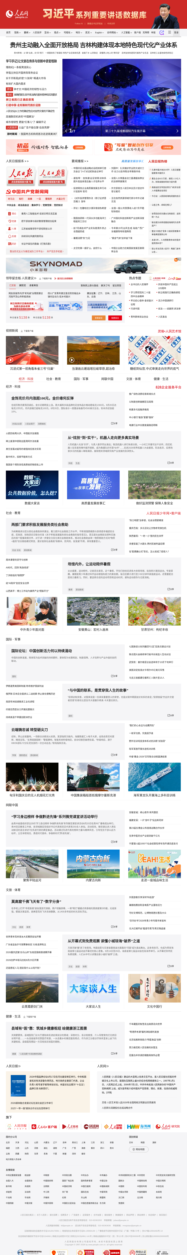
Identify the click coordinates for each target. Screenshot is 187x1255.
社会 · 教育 (53, 379)
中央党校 (141, 1175)
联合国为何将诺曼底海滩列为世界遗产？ (166, 224)
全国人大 (10, 1181)
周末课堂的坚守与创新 (17, 560)
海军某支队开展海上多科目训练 (154, 795)
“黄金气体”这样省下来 (121, 238)
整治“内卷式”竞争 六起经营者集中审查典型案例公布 (166, 233)
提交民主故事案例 (65, 278)
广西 (74, 1148)
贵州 (112, 1148)
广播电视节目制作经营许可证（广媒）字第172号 (118, 1231)
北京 (8, 1142)
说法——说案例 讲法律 (169, 309)
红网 (64, 1197)
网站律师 (141, 1215)
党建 (14, 221)
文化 (14, 927)
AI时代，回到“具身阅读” (17, 567)
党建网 (121, 1203)
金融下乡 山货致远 (90, 53)
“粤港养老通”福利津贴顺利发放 (144, 1032)
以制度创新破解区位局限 (141, 402)
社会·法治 (16, 550)
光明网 (46, 1186)
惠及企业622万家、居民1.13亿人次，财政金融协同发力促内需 (166, 180)
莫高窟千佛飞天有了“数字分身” (36, 902)
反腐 (14, 236)
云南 (93, 296)
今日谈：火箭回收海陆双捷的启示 (166, 196)
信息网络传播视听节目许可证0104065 (34, 1236)
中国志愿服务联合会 (89, 1203)
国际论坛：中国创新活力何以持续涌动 (41, 651)
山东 (27, 1148)
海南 (83, 1148)
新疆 (64, 1154)
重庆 (93, 1148)
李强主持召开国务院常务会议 (22, 72)
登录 (176, 32)
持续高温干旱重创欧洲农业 (19, 717)
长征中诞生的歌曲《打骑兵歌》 (36, 244)
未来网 (159, 1192)
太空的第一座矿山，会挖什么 (87, 248)
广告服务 (75, 1215)
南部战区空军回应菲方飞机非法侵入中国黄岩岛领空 (166, 189)
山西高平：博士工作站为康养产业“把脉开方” (27, 591)
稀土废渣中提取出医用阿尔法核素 (22, 441)
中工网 (46, 1192)
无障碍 (146, 32)
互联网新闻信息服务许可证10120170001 (41, 1231)
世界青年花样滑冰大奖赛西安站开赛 (23, 937)
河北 (27, 1142)
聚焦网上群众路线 (89, 285)
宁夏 (55, 1154)
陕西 (27, 1154)
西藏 (17, 1154)
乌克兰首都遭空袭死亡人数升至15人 (146, 678)
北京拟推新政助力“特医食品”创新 (145, 1040)
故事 (30, 199)
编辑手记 (41, 122)
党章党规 (47, 205)
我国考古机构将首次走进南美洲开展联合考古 (24, 134)
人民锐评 (37, 32)
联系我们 (163, 1215)
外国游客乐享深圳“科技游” (142, 897)
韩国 (143, 1142)
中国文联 (28, 1203)
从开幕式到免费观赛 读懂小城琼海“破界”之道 (104, 941)
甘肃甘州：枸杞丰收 (154, 629)
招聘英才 (64, 1215)
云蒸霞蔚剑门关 (32, 1006)
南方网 (159, 1197)
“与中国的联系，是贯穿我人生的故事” (98, 690)
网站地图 (140, 1149)
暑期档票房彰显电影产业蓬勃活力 (145, 905)
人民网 (101, 1066)
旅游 (21, 927)
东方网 (102, 1203)
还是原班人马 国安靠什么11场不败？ (23, 968)
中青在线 (160, 1186)
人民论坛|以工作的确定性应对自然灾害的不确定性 (30, 111)
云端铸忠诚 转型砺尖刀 (29, 730)
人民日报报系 (15, 161)
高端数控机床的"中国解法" (20, 116)
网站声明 (130, 1215)
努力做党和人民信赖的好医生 (143, 1047)
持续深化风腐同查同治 (32, 236)
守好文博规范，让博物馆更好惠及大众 (147, 913)
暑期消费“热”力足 (81, 238)
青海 (46, 1154)
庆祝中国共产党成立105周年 (168, 286)
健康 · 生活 (161, 379)
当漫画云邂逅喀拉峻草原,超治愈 (93, 368)
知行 (21, 199)
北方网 (140, 1197)
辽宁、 (101, 293)
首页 (8, 32)
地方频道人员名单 (13, 1159)
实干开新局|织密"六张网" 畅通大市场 (26, 78)
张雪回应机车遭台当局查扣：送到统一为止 (166, 215)
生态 (78, 463)
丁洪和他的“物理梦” (15, 575)
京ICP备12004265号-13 (152, 1231)
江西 (17, 1148)
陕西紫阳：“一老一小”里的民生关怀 (146, 536)
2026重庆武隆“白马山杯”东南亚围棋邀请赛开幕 (29, 952)
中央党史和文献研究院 (165, 1175)
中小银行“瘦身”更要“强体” (141, 417)
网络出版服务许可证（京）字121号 (108, 1236)
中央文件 (111, 23)
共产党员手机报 (54, 251)
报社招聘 (53, 1215)
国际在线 (85, 1192)
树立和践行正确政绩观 (169, 292)
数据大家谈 (32, 503)
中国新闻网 (104, 1186)
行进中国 (135, 309)
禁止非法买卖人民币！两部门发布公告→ (166, 250)
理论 (14, 213)
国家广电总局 (68, 1181)
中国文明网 (161, 1181)
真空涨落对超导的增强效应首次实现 (23, 449)
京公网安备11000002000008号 (155, 1236)
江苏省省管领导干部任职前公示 (36, 229)
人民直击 (162, 317)
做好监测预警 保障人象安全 (154, 503)
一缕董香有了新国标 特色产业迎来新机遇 (62, 53)
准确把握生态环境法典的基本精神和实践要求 (35, 94)
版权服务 (108, 1215)
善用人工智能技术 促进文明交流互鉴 (39, 213)
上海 (83, 1142)
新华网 (9, 1186)
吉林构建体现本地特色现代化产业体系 (128, 45)
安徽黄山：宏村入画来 (93, 629)
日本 (131, 1142)
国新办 (121, 1181)
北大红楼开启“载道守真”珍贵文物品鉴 (147, 928)
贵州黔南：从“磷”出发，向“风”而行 (29, 53)
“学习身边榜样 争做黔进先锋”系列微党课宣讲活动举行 (54, 817)
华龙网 (27, 1197)
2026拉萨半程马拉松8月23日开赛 (22, 960)
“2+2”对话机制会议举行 (91, 171)
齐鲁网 (46, 1197)
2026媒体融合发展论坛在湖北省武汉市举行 (32, 1103)
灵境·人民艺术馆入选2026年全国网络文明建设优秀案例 (129, 1102)
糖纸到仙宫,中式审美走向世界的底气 (154, 368)
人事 (14, 229)
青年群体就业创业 (139, 317)
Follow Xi (79, 23)
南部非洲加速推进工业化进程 (20, 701)
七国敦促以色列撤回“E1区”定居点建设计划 (149, 646)
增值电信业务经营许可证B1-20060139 (78, 1231)
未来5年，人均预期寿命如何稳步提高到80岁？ (166, 241)
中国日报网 (85, 1186)
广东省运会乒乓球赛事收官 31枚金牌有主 (26, 944)
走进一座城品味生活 (154, 880)
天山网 (84, 1197)
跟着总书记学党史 (95, 23)
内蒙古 (46, 1142)
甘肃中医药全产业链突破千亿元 (144, 836)
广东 (64, 1148)
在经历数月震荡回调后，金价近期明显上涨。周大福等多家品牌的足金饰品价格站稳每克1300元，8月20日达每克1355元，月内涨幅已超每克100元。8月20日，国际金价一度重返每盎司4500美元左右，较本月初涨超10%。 (63, 408)
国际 (9, 639)
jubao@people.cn (121, 1220)
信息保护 (152, 1215)
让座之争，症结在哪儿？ (162, 205)
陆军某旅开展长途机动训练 (142, 749)
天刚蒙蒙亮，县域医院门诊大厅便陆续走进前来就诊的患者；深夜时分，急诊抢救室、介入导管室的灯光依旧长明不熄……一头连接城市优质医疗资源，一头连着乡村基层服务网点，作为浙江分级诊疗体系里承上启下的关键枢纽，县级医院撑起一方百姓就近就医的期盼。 (63, 1038)
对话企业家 (17, 424)
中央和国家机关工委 (127, 1175)
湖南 (55, 1148)
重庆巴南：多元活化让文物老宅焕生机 (147, 528)
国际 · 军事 (81, 379)
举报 (153, 32)
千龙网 (9, 1197)
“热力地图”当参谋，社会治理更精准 (146, 520)
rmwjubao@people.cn (132, 1225)
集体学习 (35, 205)
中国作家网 (48, 1203)
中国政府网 (48, 1181)
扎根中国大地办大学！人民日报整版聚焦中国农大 (166, 171)
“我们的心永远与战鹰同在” (142, 725)
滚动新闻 (27, 550)
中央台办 (85, 1175)
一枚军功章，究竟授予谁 (141, 733)
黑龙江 (75, 1142)
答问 (85, 191)
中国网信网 (142, 1181)
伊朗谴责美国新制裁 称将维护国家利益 (25, 686)
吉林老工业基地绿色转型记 (161, 53)
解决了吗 (105, 285)
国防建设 (23, 755)
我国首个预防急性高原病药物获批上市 (24, 464)
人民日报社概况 (27, 1215)
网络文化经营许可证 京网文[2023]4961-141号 (72, 1236)
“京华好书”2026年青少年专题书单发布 (147, 921)
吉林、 (108, 293)
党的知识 (58, 205)
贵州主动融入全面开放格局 (44, 45)
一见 (39, 199)
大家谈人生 (93, 1006)
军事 (18, 639)
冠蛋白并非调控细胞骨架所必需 (144, 1055)
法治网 (27, 1192)
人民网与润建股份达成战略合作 (117, 1108)
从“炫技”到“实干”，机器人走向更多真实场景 (103, 438)
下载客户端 (47, 278)
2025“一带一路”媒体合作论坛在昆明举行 (30, 1108)
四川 (102, 1148)
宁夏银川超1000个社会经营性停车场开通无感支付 (153, 843)
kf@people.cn (67, 1225)
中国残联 (10, 1203)
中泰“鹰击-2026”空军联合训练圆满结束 (148, 757)
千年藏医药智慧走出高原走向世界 (145, 1024)
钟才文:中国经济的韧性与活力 (30, 89)
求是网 (9, 1192)
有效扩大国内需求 (16, 83)
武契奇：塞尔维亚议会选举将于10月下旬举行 (151, 662)
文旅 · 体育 (133, 379)
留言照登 (117, 285)
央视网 (27, 1186)
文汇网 (121, 1197)
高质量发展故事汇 (93, 503)
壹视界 (48, 199)
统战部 (27, 1175)
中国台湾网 (123, 1192)
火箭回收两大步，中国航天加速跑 (22, 433)
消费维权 (42, 424)
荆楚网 (102, 1197)
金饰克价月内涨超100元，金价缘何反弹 (42, 398)
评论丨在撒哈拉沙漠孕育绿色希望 (89, 208)
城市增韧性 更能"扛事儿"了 (20, 122)
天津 (17, 1142)
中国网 (121, 1186)
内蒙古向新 (93, 880)
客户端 (137, 32)
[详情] (109, 1092)
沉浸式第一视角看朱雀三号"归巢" (32, 368)
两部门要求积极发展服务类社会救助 (39, 525)
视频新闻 (12, 330)
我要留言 (115, 318)
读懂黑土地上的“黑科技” (109, 53)
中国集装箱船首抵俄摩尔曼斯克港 (93, 795)
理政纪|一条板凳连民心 (18, 67)
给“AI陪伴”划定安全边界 (17, 583)
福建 (8, 1148)
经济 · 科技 (26, 379)
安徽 (112, 1142)
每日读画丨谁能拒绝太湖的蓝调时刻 (125, 131)
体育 (28, 927)
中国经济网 (67, 1186)
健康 (14, 1054)
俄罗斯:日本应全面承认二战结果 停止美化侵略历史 (30, 694)
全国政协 (28, 1181)
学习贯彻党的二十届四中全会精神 (140, 294)
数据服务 (119, 1215)
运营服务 (86, 1215)
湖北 (46, 1148)
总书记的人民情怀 (139, 284)
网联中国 (107, 379)
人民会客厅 (30, 424)
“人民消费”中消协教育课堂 (30, 1054)
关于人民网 (41, 1215)
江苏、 (115, 293)
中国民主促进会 (69, 1203)
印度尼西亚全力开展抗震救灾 (20, 709)
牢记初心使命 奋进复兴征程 (142, 302)
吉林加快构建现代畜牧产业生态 (135, 53)
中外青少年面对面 (32, 629)
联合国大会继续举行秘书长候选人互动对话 (150, 654)
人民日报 (12, 1066)
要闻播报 (78, 161)
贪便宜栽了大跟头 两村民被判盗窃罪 (147, 544)
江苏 (93, 1142)
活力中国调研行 (165, 300)
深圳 (74, 1154)
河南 (36, 1148)
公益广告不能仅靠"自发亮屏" (34, 127)
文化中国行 (154, 1006)
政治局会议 (23, 205)
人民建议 (28, 278)
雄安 (83, 1154)
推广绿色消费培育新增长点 (142, 394)
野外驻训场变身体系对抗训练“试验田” (147, 741)
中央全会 (11, 205)
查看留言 (99, 318)
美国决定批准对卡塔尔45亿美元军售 (146, 670)
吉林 (64, 1142)
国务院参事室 (86, 1181)
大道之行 (60, 199)
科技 (70, 463)
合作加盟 (97, 1215)
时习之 (11, 199)
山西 (36, 1142)
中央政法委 (67, 1175)
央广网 (65, 1192)
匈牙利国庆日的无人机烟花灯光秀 (32, 795)
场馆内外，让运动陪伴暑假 (89, 564)
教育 (18, 513)
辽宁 (55, 1142)
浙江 (102, 1142)
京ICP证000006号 (133, 1236)
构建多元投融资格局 (139, 409)
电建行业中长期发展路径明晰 (143, 425)
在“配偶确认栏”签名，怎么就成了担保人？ (149, 551)
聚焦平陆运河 (32, 880)
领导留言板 (13, 278)
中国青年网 (142, 1186)
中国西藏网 (142, 1192)
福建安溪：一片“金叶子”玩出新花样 (146, 820)
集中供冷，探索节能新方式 (19, 457)
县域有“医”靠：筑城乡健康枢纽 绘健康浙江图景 (49, 1028)
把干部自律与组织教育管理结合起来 (38, 221)
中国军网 (103, 1192)
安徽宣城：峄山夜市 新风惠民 (143, 812)
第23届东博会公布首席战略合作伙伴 (146, 828)
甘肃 (36, 1154)
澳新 (154, 1142)
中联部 (46, 1175)
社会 (9, 513)
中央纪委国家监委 (13, 1175)
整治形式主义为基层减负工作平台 (26, 251)
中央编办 (103, 1175)
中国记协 (103, 1181)
